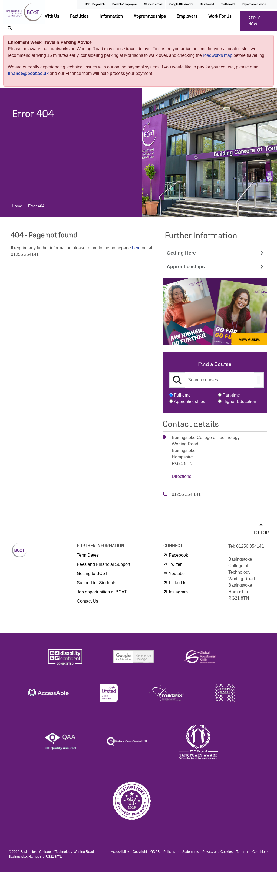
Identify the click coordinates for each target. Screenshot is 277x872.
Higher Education (239, 401)
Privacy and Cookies (217, 852)
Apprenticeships (150, 16)
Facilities (79, 16)
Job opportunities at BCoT (102, 592)
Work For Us (220, 16)
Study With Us (45, 16)
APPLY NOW (254, 21)
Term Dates (88, 555)
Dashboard (207, 4)
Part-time (231, 395)
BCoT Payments (95, 4)
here (136, 248)
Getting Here (181, 253)
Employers (187, 16)
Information (111, 16)
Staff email (228, 4)
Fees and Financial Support (103, 564)
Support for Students (96, 582)
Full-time (182, 395)
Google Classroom (181, 4)
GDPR (155, 852)
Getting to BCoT (92, 573)
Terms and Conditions (252, 852)
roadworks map (217, 55)
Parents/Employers (124, 4)
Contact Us (87, 601)
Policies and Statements (181, 852)
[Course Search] (258, 380)
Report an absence (254, 4)
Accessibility (120, 852)
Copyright (140, 852)
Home (17, 206)
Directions (181, 476)
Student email (153, 4)
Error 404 (36, 206)
